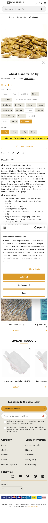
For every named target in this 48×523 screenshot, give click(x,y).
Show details (34, 269)
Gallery (4, 459)
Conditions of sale (32, 445)
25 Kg (33, 132)
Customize (22, 285)
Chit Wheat (19, 105)
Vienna (14, 121)
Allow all (24, 277)
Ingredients (21, 17)
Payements (29, 455)
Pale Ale (19, 110)
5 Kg (14, 132)
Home (11, 17)
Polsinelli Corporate (9, 464)
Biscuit (34, 94)
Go (42, 415)
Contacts (4, 455)
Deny (24, 293)
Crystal (41, 105)
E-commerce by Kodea (33, 506)
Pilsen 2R (39, 110)
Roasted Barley (8, 116)
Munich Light (7, 110)
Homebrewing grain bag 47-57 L (16, 381)
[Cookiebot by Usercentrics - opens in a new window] (34, 228)
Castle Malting (29, 79)
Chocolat (30, 105)
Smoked (21, 116)
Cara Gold (6, 99)
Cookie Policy (30, 464)
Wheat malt (33, 17)
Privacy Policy (12, 431)
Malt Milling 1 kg (16, 324)
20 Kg (24, 132)
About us (4, 450)
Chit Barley (7, 105)
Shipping (28, 450)
